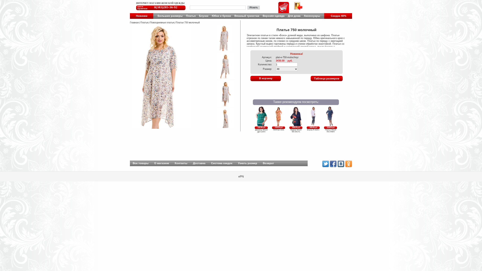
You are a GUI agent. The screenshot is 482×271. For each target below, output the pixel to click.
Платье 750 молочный (188, 22)
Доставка (199, 163)
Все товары (141, 163)
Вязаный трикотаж (246, 15)
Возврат (268, 163)
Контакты (181, 163)
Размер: (267, 69)
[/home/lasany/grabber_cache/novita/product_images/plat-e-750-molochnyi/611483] (223, 105)
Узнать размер (247, 163)
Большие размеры (170, 15)
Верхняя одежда (273, 15)
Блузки (203, 15)
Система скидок (221, 163)
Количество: (265, 64)
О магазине (161, 163)
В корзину (265, 78)
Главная (134, 22)
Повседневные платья (162, 22)
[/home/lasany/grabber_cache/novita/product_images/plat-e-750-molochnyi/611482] (223, 78)
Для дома (294, 15)
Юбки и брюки (221, 15)
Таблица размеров (326, 78)
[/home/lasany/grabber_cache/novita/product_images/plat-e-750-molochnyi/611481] (222, 50)
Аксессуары (312, 15)
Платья (191, 15)
